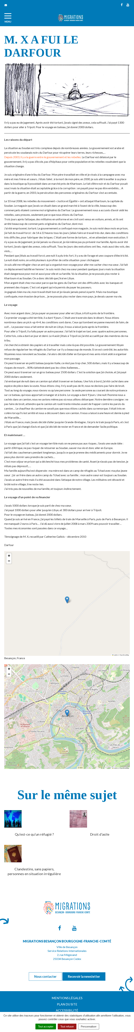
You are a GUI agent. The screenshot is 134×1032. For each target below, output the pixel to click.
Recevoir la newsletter (84, 976)
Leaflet (115, 655)
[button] (67, 599)
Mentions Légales (67, 998)
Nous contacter (45, 976)
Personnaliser (88, 1026)
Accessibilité (67, 1010)
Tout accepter (45, 1026)
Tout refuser (67, 1026)
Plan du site (67, 1004)
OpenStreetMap (124, 655)
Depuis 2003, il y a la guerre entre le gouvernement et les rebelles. (42, 157)
